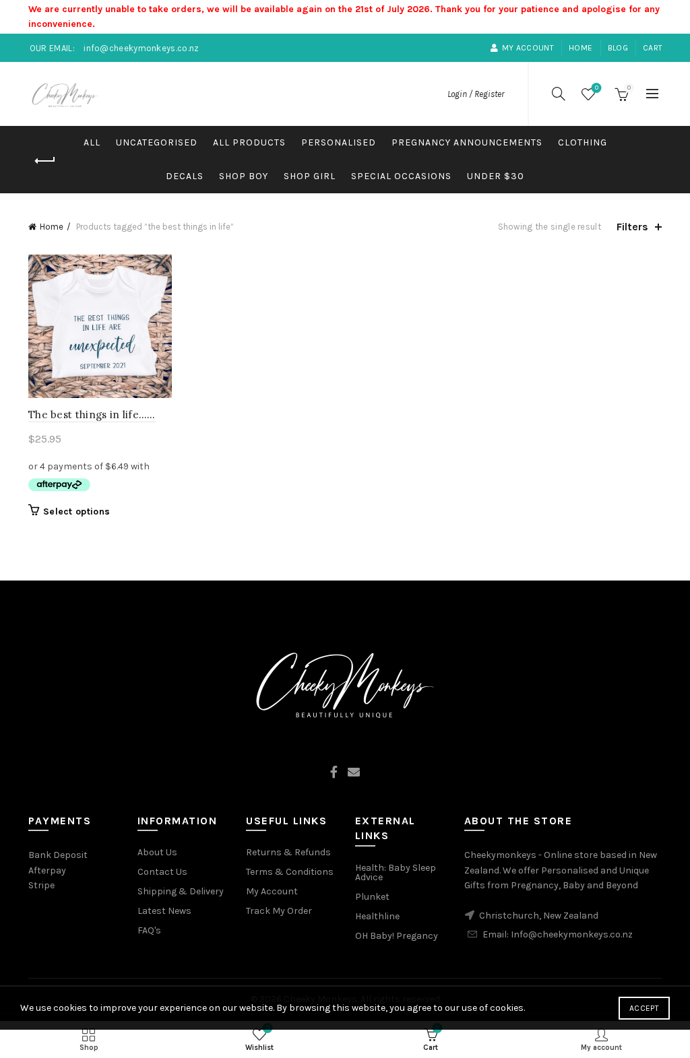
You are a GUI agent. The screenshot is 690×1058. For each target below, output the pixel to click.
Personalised (338, 142)
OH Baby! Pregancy (396, 935)
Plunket (372, 896)
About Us (157, 852)
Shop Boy (243, 176)
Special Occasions (401, 176)
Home (580, 48)
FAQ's (149, 930)
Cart (652, 48)
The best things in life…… (92, 414)
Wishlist (596, 88)
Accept (644, 1008)
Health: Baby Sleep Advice (395, 872)
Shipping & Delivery (180, 891)
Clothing (582, 142)
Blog (618, 48)
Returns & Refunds (288, 852)
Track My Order (279, 911)
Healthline (377, 916)
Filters (632, 226)
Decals (184, 176)
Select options (76, 511)
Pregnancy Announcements (466, 142)
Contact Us (162, 872)
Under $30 (495, 176)
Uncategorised (156, 142)
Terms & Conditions (290, 872)
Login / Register (475, 94)
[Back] (45, 160)
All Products (249, 142)
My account (528, 48)
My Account (272, 891)
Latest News (164, 911)
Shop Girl (310, 176)
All (92, 142)
